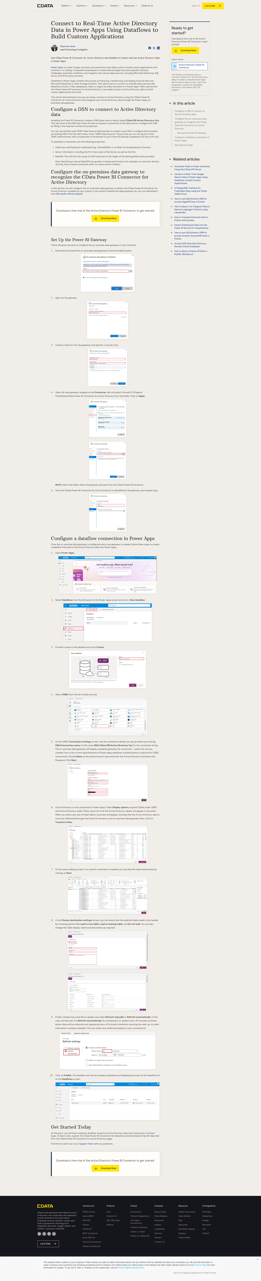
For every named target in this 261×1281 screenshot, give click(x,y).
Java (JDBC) (88, 1216)
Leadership (159, 1229)
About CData (160, 1212)
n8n (204, 1229)
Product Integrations (139, 1216)
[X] (44, 1234)
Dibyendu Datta (67, 46)
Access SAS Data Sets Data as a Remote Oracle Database (190, 245)
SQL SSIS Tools (113, 1220)
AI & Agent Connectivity (136, 1221)
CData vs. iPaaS (137, 1231)
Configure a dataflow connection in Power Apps (192, 139)
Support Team (86, 1143)
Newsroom (159, 1220)
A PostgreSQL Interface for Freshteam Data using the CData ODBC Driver (190, 190)
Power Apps (57, 67)
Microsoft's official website (69, 193)
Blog (180, 1220)
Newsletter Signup (186, 1229)
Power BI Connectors (92, 1242)
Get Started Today (184, 145)
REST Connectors (90, 1233)
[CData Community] (54, 1234)
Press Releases (160, 1216)
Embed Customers (138, 1227)
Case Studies (184, 1216)
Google (205, 1220)
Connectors (135, 1212)
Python (86, 1224)
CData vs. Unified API (139, 1236)
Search (194, 6)
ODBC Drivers (89, 1212)
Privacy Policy (200, 1265)
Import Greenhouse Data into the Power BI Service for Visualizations (191, 226)
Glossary (182, 1233)
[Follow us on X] (154, 48)
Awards (157, 1224)
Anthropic (206, 1212)
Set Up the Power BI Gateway (191, 132)
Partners (158, 1233)
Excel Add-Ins (89, 1237)
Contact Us (159, 1242)
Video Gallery (184, 1237)
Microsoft (206, 1224)
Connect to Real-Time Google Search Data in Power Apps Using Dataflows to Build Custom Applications (191, 179)
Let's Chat (210, 5)
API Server (87, 1229)
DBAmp (110, 1224)
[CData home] (47, 5)
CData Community (186, 1212)
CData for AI (147, 5)
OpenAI (205, 1233)
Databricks (207, 1216)
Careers (157, 1237)
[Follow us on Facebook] (149, 48)
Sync (109, 1212)
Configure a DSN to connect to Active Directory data (190, 113)
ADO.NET (87, 1220)
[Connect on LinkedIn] (158, 48)
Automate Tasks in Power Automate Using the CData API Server (192, 168)
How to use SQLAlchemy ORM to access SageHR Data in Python (190, 200)
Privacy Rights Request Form (131, 1267)
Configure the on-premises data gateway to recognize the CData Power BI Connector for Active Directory (191, 123)
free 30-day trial (150, 1135)
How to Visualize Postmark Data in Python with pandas (191, 219)
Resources (183, 1224)
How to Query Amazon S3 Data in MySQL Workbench (190, 252)
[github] (49, 1234)
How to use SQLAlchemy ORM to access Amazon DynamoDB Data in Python (191, 235)
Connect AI (111, 1216)
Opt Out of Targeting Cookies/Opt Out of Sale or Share (194, 1273)
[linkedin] (39, 1234)
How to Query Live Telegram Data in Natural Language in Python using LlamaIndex (192, 209)
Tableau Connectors (91, 1246)
